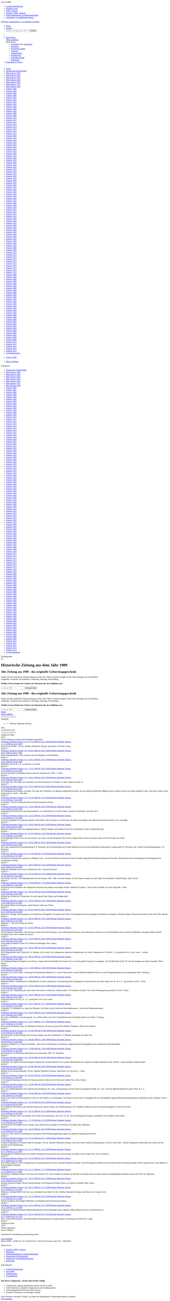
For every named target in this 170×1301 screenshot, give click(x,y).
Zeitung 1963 (11, 536)
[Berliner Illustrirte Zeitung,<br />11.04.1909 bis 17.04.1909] (25, 883)
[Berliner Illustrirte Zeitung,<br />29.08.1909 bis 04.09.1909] (25, 1066)
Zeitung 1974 (11, 560)
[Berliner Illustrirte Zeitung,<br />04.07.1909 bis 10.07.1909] (25, 995)
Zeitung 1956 (11, 520)
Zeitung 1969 (11, 549)
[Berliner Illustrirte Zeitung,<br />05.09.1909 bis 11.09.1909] (25, 1075)
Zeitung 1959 (11, 527)
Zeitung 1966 (11, 542)
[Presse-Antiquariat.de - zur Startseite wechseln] (20, 22)
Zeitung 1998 (11, 614)
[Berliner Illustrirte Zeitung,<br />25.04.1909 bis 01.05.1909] (25, 901)
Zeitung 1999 (11, 616)
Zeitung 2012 (11, 645)
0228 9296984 (6, 1239)
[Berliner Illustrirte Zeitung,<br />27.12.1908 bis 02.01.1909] (25, 742)
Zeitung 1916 (11, 430)
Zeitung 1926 (11, 453)
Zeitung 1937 (11, 477)
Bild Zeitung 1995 (13, 386)
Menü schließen (12, 40)
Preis (3, 728)
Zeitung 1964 (11, 538)
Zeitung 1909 (11, 415)
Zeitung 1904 (11, 404)
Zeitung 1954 (11, 516)
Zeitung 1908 (11, 413)
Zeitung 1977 (11, 567)
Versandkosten (11, 1276)
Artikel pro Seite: (7, 735)
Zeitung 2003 (11, 625)
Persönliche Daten (18, 49)
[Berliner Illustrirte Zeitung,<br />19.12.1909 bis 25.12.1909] (25, 1205)
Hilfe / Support (12, 11)
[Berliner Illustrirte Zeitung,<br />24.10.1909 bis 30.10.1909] (25, 1129)
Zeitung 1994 (11, 605)
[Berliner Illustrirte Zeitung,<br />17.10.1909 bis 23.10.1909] (25, 1120)
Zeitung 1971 (11, 554)
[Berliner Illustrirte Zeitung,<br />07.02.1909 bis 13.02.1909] (25, 798)
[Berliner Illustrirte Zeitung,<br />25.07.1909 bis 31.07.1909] (25, 1022)
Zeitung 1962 (11, 533)
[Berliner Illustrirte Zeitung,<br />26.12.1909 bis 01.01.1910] (25, 1214)
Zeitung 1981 (11, 576)
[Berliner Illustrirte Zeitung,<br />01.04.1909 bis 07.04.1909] (25, 874)
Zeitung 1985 (11, 585)
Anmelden (15, 44)
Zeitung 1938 (11, 480)
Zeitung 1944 (11, 493)
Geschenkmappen (13, 652)
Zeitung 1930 (11, 462)
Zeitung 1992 (11, 601)
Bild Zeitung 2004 (13, 379)
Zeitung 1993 (11, 603)
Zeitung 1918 (11, 435)
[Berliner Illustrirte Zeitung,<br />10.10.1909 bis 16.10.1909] (25, 1111)
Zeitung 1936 (11, 475)
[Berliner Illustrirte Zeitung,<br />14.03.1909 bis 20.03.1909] (25, 842)
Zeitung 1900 (11, 395)
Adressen (14, 51)
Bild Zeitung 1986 (13, 372)
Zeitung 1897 (11, 390)
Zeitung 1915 (11, 428)
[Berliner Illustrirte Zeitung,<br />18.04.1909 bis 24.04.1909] (25, 892)
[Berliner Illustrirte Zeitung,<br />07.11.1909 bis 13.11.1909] (25, 1149)
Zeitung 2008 (11, 637)
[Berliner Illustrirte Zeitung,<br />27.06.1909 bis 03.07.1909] (25, 986)
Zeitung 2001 (11, 621)
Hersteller (5, 719)
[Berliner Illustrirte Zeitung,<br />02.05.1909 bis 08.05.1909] (25, 910)
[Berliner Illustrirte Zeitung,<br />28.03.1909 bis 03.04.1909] (25, 865)
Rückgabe (10, 1252)
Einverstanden (6, 1299)
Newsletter (10, 1271)
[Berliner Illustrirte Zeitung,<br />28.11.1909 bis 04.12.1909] (25, 1178)
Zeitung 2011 (11, 643)
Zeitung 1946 (11, 498)
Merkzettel (15, 60)
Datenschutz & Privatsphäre (17, 1256)
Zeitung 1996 (11, 610)
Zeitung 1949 (11, 504)
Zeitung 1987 (11, 589)
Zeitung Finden (31, 688)
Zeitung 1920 (11, 439)
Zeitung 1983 (11, 581)
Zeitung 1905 (11, 406)
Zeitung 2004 (11, 628)
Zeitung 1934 (11, 471)
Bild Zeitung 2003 (13, 377)
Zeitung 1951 (11, 509)
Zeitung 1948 (11, 502)
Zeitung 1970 (11, 551)
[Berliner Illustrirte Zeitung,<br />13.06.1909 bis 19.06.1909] (25, 968)
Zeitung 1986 (11, 587)
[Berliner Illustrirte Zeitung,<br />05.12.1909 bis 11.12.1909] (25, 1187)
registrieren (28, 44)
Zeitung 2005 (11, 630)
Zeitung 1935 (11, 473)
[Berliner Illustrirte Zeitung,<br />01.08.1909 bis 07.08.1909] (25, 1031)
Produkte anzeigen (8, 717)
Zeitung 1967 (11, 545)
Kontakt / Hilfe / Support (16, 13)
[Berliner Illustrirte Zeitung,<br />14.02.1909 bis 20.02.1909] (25, 807)
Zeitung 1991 (11, 598)
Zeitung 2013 (11, 648)
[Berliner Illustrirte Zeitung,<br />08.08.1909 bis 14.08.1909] (25, 1040)
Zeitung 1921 (11, 442)
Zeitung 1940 (11, 484)
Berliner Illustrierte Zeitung (20, 723)
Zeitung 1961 (11, 531)
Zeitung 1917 (11, 433)
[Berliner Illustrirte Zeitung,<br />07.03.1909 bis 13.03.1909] (25, 833)
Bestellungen (16, 55)
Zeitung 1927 (11, 455)
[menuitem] (87, 6)
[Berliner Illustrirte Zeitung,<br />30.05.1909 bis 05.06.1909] (25, 948)
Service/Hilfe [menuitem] (19, 10)
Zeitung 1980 (11, 574)
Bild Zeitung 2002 (13, 374)
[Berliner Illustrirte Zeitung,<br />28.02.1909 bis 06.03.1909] (25, 825)
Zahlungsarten (16, 53)
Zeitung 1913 (11, 424)
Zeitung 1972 (11, 556)
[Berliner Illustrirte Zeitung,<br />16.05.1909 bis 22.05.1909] (25, 928)
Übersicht (15, 46)
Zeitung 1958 (11, 525)
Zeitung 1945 (11, 495)
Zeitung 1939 (11, 482)
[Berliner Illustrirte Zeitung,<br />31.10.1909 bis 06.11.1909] (25, 1138)
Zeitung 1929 (11, 460)
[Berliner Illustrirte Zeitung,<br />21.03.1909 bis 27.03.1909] (25, 854)
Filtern (3, 712)
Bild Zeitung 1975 (13, 383)
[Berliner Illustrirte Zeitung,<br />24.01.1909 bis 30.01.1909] (25, 777)
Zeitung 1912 (11, 421)
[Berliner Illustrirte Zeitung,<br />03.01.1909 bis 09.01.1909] (25, 751)
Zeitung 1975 (11, 563)
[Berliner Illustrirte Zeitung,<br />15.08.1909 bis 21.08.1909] (25, 1049)
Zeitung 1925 (11, 451)
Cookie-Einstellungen (14, 6)
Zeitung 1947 (11, 500)
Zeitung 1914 (11, 426)
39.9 (6, 730)
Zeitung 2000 (11, 619)
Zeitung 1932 (11, 466)
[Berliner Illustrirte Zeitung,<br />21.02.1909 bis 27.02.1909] (25, 816)
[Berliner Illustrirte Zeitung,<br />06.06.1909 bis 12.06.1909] (25, 957)
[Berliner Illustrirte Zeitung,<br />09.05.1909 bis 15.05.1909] (25, 919)
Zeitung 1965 (11, 540)
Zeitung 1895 (11, 388)
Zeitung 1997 (11, 612)
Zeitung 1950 (11, 507)
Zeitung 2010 (11, 641)
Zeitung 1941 (11, 486)
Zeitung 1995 (11, 607)
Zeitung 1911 (11, 419)
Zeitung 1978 (11, 569)
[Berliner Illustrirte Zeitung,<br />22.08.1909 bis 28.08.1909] (25, 1057)
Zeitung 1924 (11, 448)
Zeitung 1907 (11, 410)
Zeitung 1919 (11, 437)
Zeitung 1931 (11, 464)
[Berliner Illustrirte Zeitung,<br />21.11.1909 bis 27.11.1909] (25, 1169)
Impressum (10, 1261)
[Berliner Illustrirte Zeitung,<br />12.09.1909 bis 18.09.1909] (25, 1084)
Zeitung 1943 (11, 491)
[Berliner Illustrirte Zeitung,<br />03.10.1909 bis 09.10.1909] (25, 1102)
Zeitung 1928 (11, 457)
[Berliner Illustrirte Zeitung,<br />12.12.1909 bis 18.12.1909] (25, 1196)
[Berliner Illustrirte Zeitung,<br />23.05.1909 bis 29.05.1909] (25, 939)
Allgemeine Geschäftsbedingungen (19, 17)
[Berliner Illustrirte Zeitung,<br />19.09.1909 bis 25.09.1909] (25, 1093)
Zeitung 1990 (11, 596)
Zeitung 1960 (11, 529)
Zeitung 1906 (11, 408)
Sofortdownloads (17, 58)
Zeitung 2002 (11, 623)
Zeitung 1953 (11, 513)
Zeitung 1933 (11, 469)
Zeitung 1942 (11, 489)
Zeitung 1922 (11, 444)
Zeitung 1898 (11, 392)
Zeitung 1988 (11, 592)
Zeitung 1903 (11, 401)
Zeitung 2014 (11, 650)
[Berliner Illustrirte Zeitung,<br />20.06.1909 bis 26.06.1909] (25, 977)
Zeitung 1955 (11, 518)
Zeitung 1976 (11, 565)
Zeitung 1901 (11, 397)
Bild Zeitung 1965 (13, 381)
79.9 (13, 730)
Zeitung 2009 (11, 639)
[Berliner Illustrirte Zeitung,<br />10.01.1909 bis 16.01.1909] (25, 760)
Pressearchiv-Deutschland (16, 370)
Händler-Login (12, 8)
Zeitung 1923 (11, 446)
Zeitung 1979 (11, 572)
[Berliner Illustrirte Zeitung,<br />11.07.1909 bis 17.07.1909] (25, 1004)
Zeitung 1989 (11, 594)
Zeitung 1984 (11, 583)
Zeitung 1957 (11, 522)
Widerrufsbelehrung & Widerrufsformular (22, 15)
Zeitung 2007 (11, 634)
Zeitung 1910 (11, 417)
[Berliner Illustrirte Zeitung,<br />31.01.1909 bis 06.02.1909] (25, 786)
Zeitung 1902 (11, 399)
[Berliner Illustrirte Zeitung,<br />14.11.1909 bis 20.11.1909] (25, 1158)
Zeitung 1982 (11, 578)
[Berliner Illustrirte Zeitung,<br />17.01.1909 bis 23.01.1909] (25, 769)
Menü (8, 26)
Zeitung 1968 (11, 547)
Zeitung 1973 (11, 558)
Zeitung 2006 (11, 632)
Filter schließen (7, 714)
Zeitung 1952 (11, 511)
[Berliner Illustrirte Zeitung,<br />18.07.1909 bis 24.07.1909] (25, 1013)
